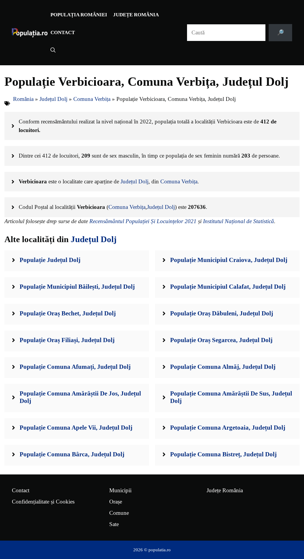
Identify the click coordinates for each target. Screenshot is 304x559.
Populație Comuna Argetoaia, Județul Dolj (227, 427)
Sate (114, 524)
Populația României (78, 15)
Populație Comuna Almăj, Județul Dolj (223, 366)
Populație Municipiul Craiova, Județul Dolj (228, 259)
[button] (53, 50)
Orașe (115, 501)
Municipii (120, 490)
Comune (119, 513)
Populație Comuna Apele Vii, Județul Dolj (76, 427)
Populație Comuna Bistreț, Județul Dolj (223, 454)
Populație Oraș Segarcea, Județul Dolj (221, 340)
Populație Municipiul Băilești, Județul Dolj (77, 286)
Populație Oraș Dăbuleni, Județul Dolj (221, 313)
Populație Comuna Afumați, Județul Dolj (75, 366)
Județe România (136, 15)
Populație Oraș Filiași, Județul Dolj (67, 340)
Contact (62, 32)
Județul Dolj (53, 99)
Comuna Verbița (91, 99)
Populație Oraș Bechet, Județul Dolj (68, 313)
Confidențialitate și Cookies (43, 501)
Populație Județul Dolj (50, 259)
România (23, 99)
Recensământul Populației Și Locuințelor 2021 (143, 221)
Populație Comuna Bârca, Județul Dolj (72, 454)
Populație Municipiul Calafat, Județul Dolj (228, 286)
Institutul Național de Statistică (238, 221)
